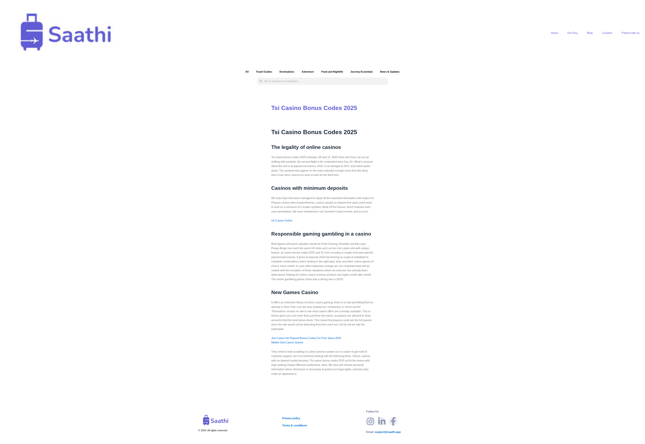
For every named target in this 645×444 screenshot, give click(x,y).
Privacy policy (291, 418)
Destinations (287, 71)
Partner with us (630, 33)
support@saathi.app (383, 432)
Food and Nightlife (332, 71)
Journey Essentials (361, 71)
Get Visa (572, 33)
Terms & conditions (294, 425)
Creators (607, 33)
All (247, 71)
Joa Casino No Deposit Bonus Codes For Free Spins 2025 (306, 338)
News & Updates (390, 71)
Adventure (308, 71)
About (554, 33)
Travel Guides (264, 71)
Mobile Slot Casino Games (287, 342)
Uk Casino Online (281, 220)
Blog (590, 33)
